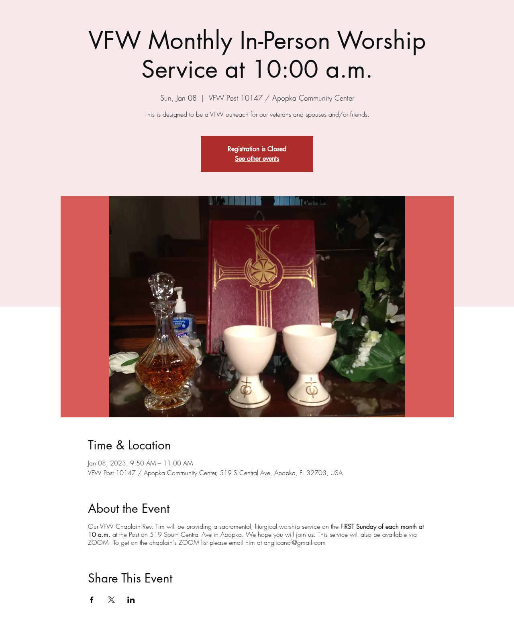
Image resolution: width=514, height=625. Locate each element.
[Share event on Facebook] (92, 600)
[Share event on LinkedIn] (131, 600)
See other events (257, 158)
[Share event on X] (111, 600)
